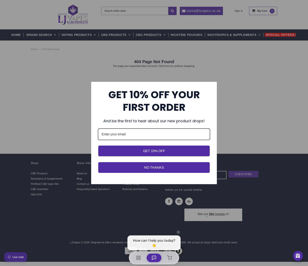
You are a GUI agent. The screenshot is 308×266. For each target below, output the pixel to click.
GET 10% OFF (154, 151)
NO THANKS (154, 167)
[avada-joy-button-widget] (298, 256)
